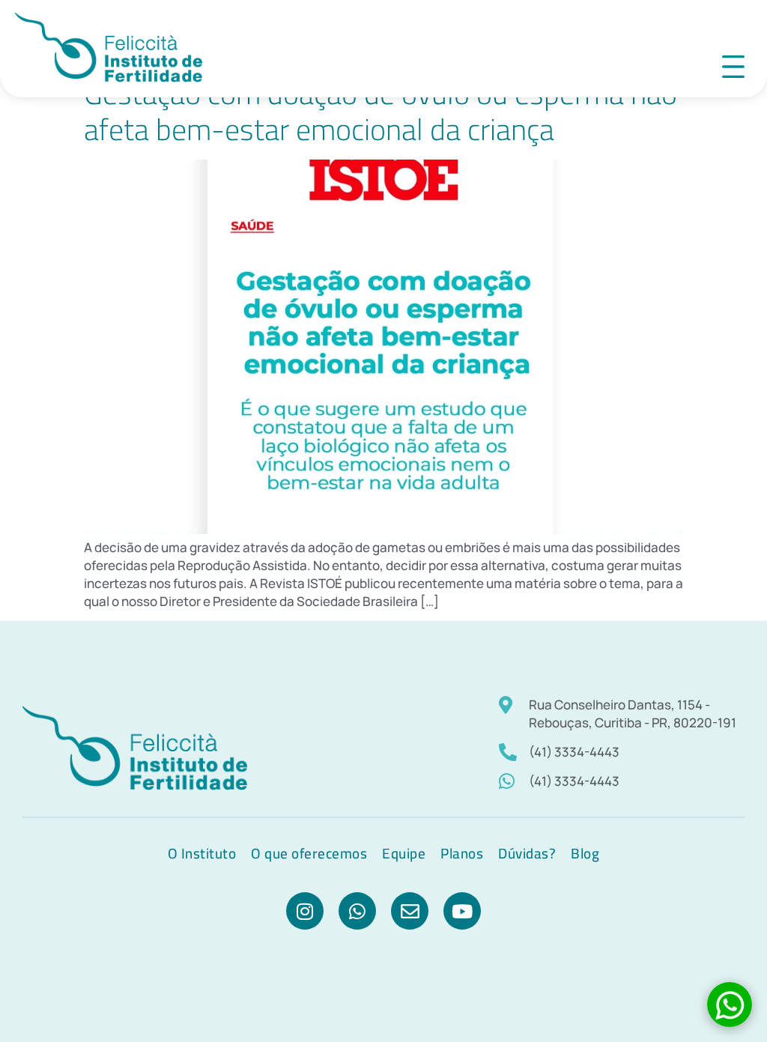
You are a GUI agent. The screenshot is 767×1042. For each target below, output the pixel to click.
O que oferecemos (309, 853)
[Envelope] (409, 911)
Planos (461, 853)
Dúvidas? (527, 853)
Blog (585, 853)
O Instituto (202, 853)
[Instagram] (305, 911)
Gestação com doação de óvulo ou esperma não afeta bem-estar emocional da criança (380, 111)
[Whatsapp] (357, 911)
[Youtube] (462, 911)
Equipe (403, 853)
